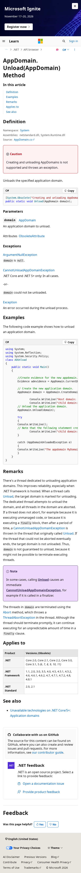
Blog (54, 857)
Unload (8, 496)
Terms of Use (11, 867)
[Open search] (64, 41)
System (24, 130)
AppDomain (27, 220)
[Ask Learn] (57, 50)
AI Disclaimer (11, 857)
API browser (31, 49)
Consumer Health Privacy (53, 862)
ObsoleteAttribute (32, 236)
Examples (12, 97)
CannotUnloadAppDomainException (29, 270)
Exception (10, 302)
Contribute (10, 862)
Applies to (12, 106)
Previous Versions (35, 857)
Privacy (25, 862)
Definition (12, 92)
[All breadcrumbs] (6, 50)
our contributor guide (47, 752)
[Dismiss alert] (75, 6)
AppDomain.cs (23, 139)
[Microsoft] (40, 41)
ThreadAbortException (19, 617)
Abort (7, 612)
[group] (40, 200)
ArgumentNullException (20, 255)
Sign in (73, 41)
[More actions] (74, 50)
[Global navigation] (4, 41)
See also (11, 112)
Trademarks (31, 867)
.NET (16, 49)
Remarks (11, 102)
